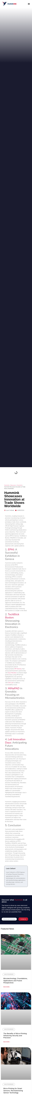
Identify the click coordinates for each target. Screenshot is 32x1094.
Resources (13, 485)
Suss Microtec (12, 673)
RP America (18, 669)
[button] (28, 3)
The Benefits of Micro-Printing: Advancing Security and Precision (15, 1036)
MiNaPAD (13, 688)
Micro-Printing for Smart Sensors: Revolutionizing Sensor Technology (13, 1090)
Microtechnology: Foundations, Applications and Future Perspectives (15, 980)
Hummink (6, 485)
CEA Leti (10, 683)
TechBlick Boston (12, 616)
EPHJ (11, 549)
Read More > (6, 986)
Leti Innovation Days (15, 741)
